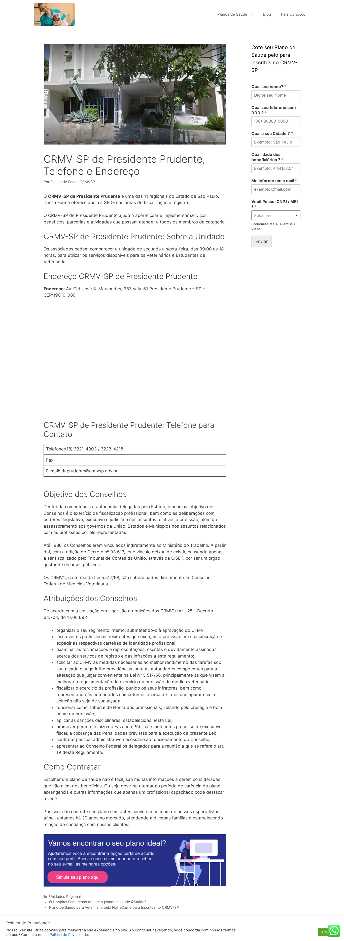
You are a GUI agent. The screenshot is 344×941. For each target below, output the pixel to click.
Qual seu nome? (268, 86)
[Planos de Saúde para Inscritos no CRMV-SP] (55, 14)
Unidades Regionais (66, 896)
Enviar (261, 241)
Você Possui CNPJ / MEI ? (274, 204)
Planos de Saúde (232, 14)
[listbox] (275, 215)
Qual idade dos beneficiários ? (267, 157)
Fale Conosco (293, 14)
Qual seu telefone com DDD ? (273, 110)
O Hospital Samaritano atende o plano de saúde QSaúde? (97, 902)
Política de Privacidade (69, 934)
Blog (267, 14)
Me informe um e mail (274, 180)
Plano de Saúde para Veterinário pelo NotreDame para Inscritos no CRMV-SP (114, 907)
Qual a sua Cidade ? (272, 133)
